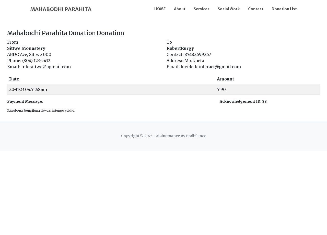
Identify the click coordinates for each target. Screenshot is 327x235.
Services (201, 9)
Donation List (284, 9)
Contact (255, 9)
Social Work (229, 9)
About (179, 9)
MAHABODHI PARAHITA (60, 9)
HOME (160, 9)
